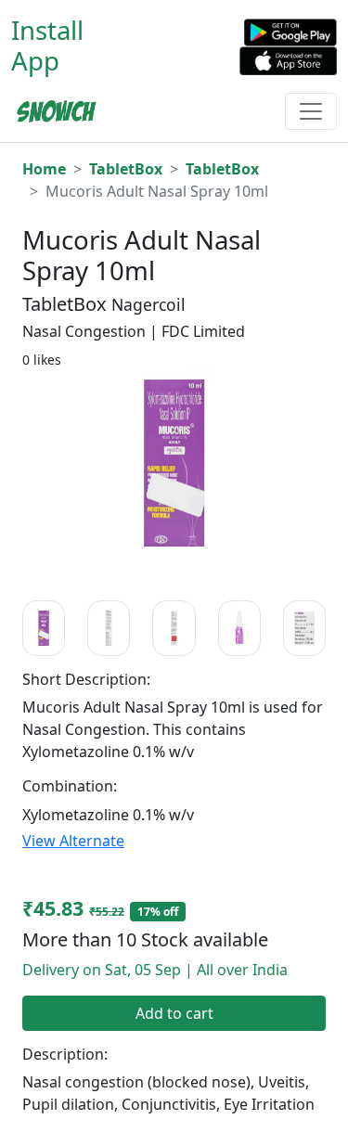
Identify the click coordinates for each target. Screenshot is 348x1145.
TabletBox (125, 169)
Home (44, 169)
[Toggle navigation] (311, 111)
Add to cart (174, 1013)
